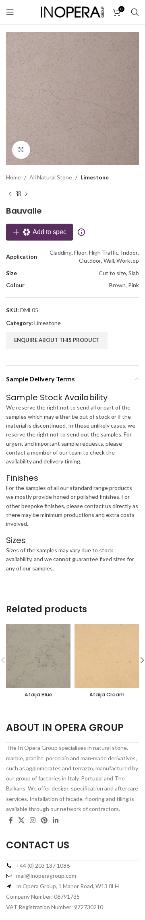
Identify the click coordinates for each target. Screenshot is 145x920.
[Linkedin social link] (55, 820)
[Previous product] (10, 194)
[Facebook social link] (10, 820)
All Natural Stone (50, 177)
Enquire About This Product (56, 340)
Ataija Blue (38, 694)
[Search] (135, 12)
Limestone (95, 177)
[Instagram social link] (32, 820)
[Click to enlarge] (21, 150)
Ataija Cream (106, 694)
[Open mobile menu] (10, 12)
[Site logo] (72, 11)
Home (13, 177)
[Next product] (26, 194)
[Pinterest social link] (44, 820)
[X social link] (21, 820)
